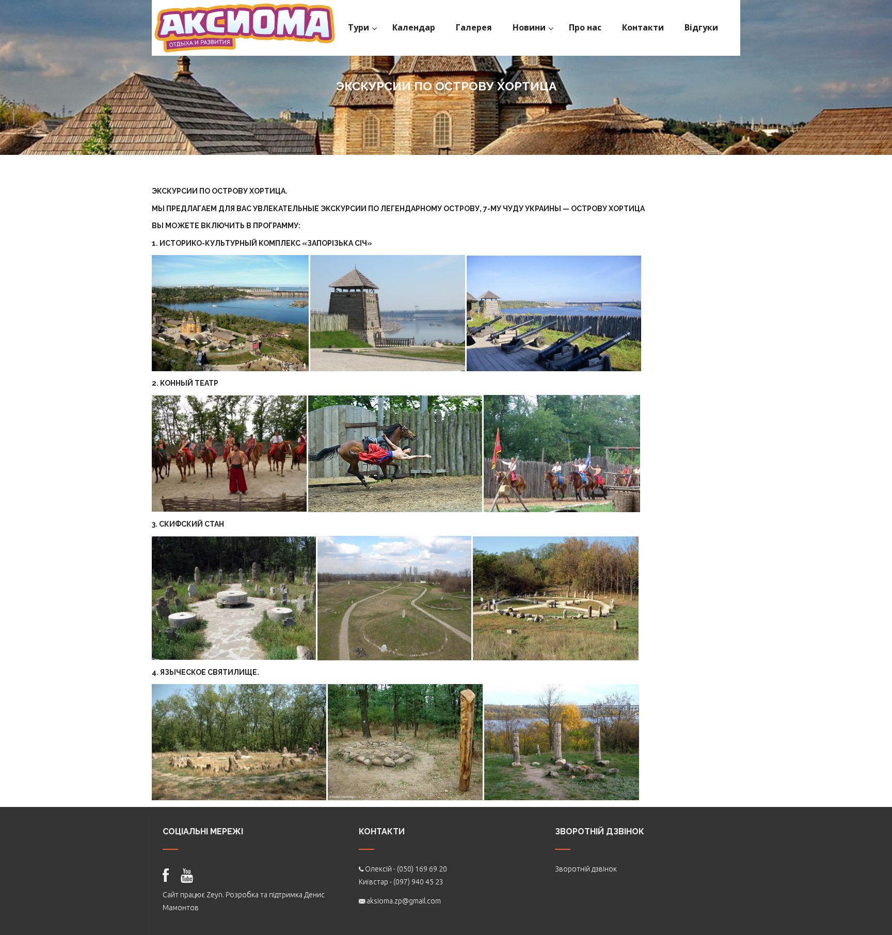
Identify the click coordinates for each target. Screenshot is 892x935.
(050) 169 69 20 (422, 869)
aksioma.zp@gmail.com (404, 901)
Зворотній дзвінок (586, 869)
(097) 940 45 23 (418, 882)
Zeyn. (215, 895)
